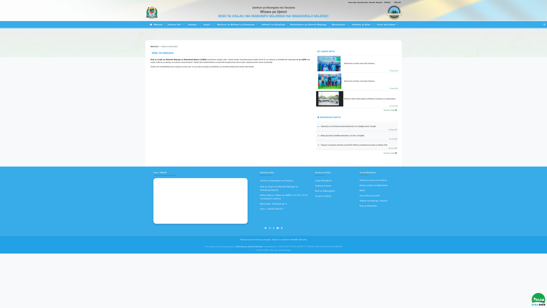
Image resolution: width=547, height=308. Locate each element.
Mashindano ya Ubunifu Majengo (308, 24)
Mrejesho (379, 2)
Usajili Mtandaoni (323, 180)
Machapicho (338, 24)
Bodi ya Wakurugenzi (325, 191)
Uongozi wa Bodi (323, 196)
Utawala (192, 24)
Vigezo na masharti (280, 239)
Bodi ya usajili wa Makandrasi (374, 185)
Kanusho (303, 239)
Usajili (206, 24)
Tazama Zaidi (389, 110)
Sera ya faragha (263, 239)
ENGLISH (397, 2)
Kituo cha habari (386, 24)
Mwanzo (158, 24)
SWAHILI (387, 2)
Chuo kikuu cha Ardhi (370, 195)
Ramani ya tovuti (247, 239)
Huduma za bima (323, 186)
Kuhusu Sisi (174, 24)
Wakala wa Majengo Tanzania (374, 200)
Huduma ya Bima (361, 24)
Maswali (372, 2)
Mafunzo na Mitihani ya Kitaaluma (236, 24)
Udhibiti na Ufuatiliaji (273, 24)
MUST (362, 190)
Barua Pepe (352, 2)
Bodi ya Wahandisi (368, 206)
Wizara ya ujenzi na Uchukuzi (373, 180)
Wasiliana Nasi (362, 2)
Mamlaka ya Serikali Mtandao (249, 246)
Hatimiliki (294, 239)
